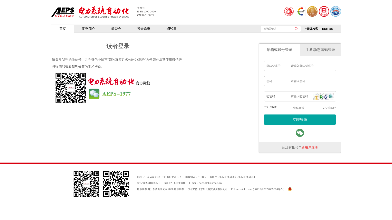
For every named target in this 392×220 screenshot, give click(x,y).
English (327, 28)
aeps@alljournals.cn (210, 183)
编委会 (116, 28)
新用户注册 (310, 147)
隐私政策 (298, 108)
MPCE (171, 28)
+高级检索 (311, 28)
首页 (62, 28)
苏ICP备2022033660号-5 (269, 189)
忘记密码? (329, 108)
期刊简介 (88, 28)
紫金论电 (143, 28)
